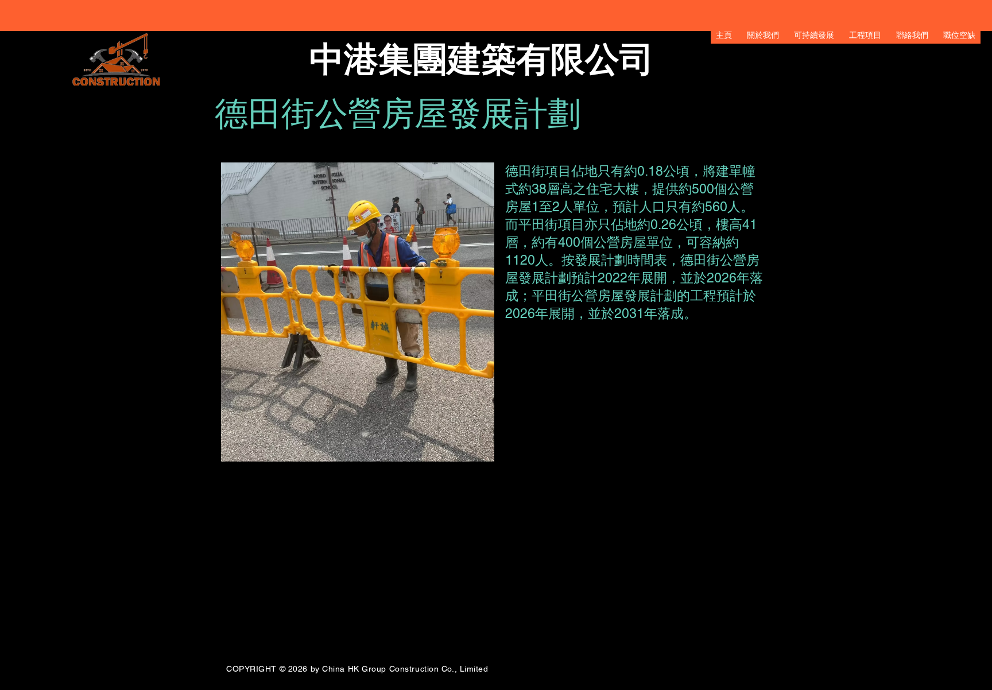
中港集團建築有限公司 (481, 59)
